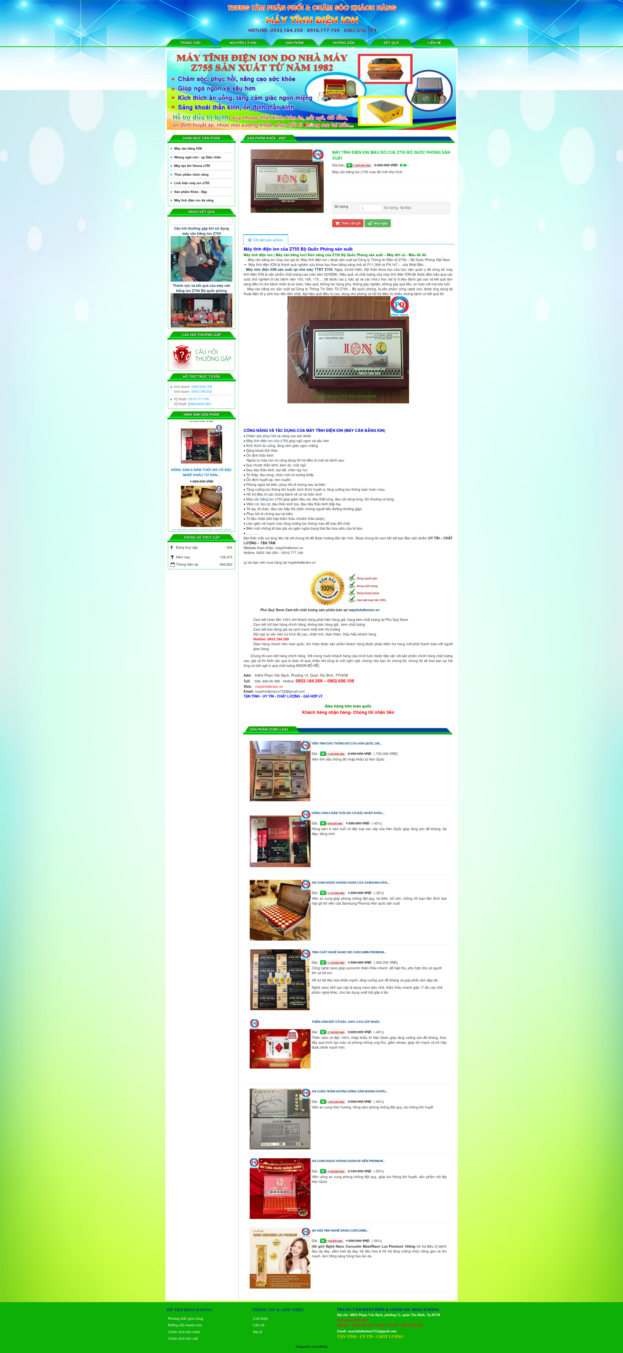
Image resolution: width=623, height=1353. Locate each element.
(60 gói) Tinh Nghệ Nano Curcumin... (340, 1230)
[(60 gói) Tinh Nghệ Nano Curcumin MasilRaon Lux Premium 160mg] (281, 1257)
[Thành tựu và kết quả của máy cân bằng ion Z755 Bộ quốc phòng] (201, 234)
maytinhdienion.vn (364, 609)
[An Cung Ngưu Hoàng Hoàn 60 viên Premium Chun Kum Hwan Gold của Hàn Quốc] (281, 1187)
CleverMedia (320, 1346)
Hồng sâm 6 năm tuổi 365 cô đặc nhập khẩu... (348, 813)
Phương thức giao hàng (185, 1318)
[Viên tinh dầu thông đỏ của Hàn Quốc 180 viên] (281, 770)
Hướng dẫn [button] (344, 43)
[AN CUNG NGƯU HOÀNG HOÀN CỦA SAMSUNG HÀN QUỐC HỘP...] (201, 468)
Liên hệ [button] (434, 43)
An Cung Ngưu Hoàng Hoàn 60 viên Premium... (348, 1161)
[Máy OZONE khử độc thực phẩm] (311, 90)
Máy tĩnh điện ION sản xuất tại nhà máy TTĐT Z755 (289, 269)
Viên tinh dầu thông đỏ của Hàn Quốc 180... (347, 743)
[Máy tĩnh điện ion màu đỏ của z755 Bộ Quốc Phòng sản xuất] (288, 185)
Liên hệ (259, 1325)
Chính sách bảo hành (184, 1332)
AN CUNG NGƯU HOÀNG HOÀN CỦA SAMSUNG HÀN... (350, 882)
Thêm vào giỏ (350, 223)
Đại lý (257, 1332)
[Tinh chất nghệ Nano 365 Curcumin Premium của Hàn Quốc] (281, 979)
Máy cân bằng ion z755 (264, 499)
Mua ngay (380, 223)
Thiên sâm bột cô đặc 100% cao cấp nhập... (346, 1022)
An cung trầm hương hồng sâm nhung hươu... (350, 1091)
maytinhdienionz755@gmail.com (280, 691)
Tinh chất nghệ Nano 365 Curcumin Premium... (349, 952)
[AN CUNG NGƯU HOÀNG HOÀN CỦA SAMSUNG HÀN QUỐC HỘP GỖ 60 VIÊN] (281, 909)
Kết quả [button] (391, 43)
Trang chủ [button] (190, 43)
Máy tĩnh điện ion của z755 (267, 440)
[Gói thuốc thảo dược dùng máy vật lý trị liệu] (201, 529)
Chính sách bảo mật (183, 1338)
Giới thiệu (260, 1318)
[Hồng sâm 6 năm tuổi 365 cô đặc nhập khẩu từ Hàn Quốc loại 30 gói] (281, 839)
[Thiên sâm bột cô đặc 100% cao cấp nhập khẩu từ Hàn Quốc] (281, 1048)
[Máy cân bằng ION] (190, 19)
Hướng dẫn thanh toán (185, 1325)
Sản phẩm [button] (295, 43)
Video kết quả (201, 212)
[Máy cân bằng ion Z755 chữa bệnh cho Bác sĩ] (201, 291)
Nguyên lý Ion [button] (243, 43)
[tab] (266, 240)
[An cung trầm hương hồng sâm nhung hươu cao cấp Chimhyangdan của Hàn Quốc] (281, 1118)
